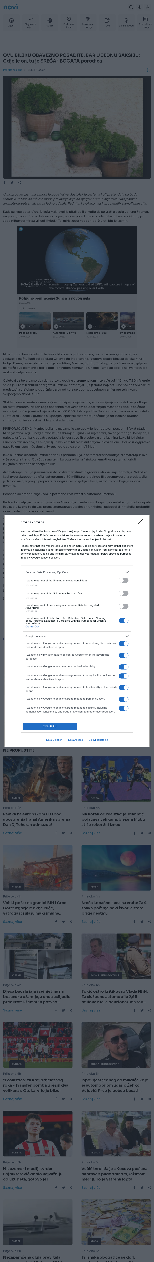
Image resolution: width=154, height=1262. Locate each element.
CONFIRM (50, 726)
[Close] (142, 522)
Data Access (75, 739)
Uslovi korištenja (98, 739)
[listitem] (77, 572)
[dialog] (77, 631)
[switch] (123, 580)
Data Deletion (54, 739)
